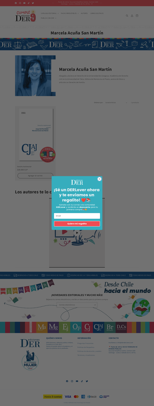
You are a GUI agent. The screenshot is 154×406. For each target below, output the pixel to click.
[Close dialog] (99, 179)
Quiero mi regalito (77, 223)
